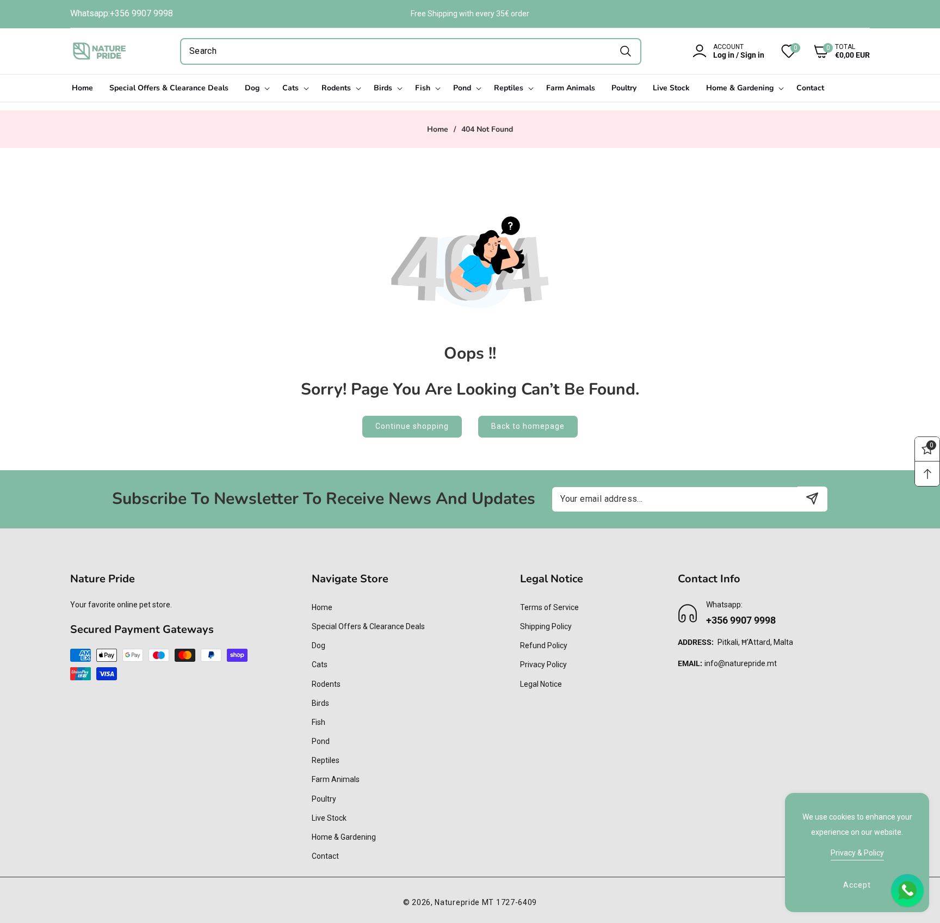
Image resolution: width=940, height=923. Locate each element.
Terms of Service (549, 607)
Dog (318, 645)
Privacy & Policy (857, 852)
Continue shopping (412, 426)
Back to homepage (528, 426)
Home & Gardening (344, 837)
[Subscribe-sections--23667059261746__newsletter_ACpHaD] (812, 499)
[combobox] (410, 51)
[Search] (625, 51)
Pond (321, 741)
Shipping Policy (546, 626)
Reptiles (325, 760)
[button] (833, 51)
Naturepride (457, 902)
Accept (857, 885)
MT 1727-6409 (509, 902)
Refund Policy (543, 645)
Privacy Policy (543, 664)
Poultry (324, 799)
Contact (325, 856)
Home (437, 129)
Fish (318, 722)
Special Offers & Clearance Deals (368, 626)
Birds (320, 703)
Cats (319, 664)
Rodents (326, 684)
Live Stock (329, 818)
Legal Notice (541, 684)
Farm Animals (336, 779)
